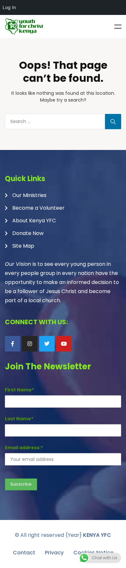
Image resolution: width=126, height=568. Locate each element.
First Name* (19, 390)
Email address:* (24, 447)
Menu (118, 27)
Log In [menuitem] (9, 7)
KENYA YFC (97, 535)
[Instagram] (29, 344)
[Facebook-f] (12, 344)
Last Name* (19, 418)
